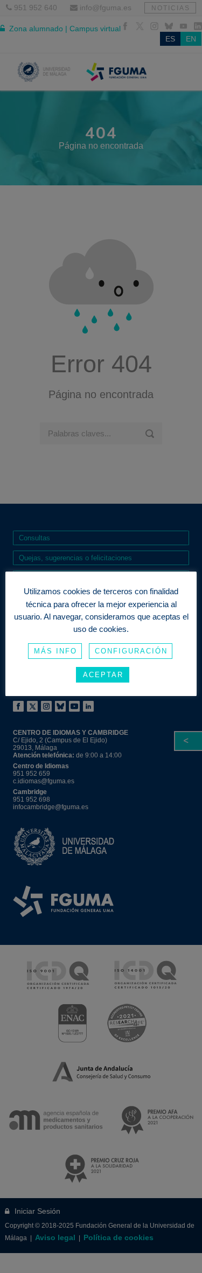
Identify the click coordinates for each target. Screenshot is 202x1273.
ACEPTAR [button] (103, 675)
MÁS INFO (55, 651)
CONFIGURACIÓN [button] (131, 651)
